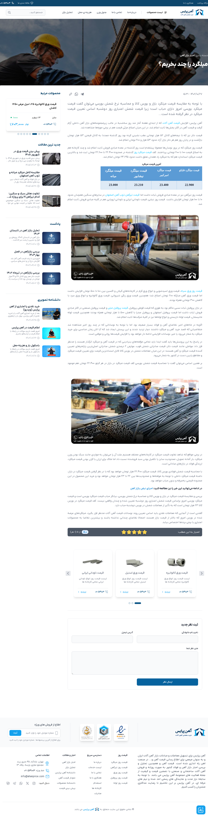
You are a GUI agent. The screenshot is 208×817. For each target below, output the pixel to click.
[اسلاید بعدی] (202, 573)
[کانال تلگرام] (14, 783)
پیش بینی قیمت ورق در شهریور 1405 (26, 153)
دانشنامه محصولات (66, 783)
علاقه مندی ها (24, 3)
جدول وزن (101, 12)
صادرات (97, 793)
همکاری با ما (188, 3)
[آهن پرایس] (171, 732)
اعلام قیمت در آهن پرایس (26, 327)
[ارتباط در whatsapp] (21, 783)
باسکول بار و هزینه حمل (26, 345)
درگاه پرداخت (202, 3)
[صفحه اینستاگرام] (34, 783)
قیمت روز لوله (120, 783)
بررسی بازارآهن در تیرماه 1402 (23, 273)
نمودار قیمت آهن (66, 777)
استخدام (97, 783)
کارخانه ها (96, 788)
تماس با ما (117, 12)
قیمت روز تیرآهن (118, 767)
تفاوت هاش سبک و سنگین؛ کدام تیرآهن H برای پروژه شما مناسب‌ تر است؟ (23, 197)
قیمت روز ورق (120, 772)
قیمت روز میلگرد (119, 762)
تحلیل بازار (67, 12)
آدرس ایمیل (127, 632)
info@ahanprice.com (32, 776)
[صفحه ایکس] (27, 783)
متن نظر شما (192, 648)
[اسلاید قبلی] (68, 573)
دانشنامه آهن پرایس (65, 772)
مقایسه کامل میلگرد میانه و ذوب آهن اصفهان (24, 174)
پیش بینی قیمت (67, 788)
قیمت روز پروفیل (118, 777)
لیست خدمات (94, 767)
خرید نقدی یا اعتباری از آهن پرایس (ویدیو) (24, 308)
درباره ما (97, 762)
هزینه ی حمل (84, 12)
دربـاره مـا (131, 12)
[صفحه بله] (8, 783)
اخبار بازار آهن (187, 55)
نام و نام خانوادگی (190, 632)
